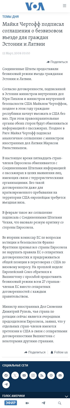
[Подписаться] (60, 375)
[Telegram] (43, 403)
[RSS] (42, 375)
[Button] (57, 62)
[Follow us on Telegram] (6, 384)
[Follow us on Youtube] (24, 375)
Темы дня (10, 17)
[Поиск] (60, 403)
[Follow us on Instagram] (33, 375)
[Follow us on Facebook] (6, 375)
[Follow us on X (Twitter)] (15, 375)
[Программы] (27, 403)
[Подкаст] (51, 375)
